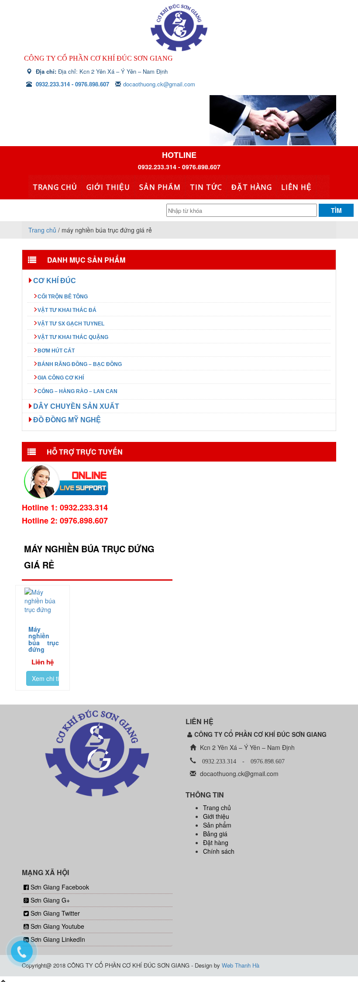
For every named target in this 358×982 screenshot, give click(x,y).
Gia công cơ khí (61, 378)
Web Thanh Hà (240, 965)
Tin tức (203, 187)
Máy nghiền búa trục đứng (43, 639)
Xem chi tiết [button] (48, 678)
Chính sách (218, 851)
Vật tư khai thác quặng (73, 337)
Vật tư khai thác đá (67, 310)
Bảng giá (215, 833)
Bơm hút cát (56, 351)
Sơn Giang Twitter (55, 913)
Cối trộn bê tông (63, 297)
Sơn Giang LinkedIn (58, 939)
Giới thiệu (107, 187)
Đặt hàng (248, 187)
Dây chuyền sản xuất (76, 406)
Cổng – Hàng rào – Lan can (77, 391)
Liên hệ (291, 187)
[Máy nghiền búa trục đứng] (42, 600)
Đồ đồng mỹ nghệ (67, 420)
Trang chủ (55, 187)
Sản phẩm (158, 187)
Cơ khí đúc (54, 280)
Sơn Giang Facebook (60, 887)
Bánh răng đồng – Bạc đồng (80, 364)
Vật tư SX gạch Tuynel (71, 324)
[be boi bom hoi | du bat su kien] (179, 27)
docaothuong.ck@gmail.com (159, 84)
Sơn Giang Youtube (57, 926)
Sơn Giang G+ (50, 900)
